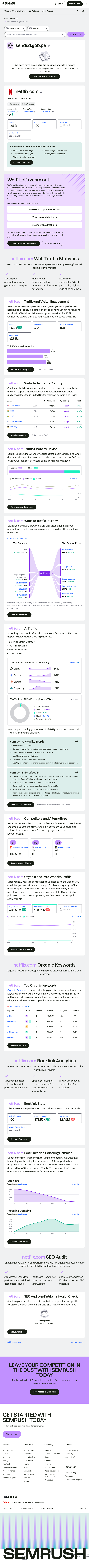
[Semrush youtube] (10, 1497)
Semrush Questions (52, 1454)
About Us (48, 1450)
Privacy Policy (8, 1508)
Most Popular (47, 11)
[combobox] (32, 34)
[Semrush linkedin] (3, 1497)
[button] (78, 11)
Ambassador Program (73, 1480)
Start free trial (12, 1434)
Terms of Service (26, 1508)
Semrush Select (50, 1467)
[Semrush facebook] (13, 1497)
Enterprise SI (28, 1460)
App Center (28, 1471)
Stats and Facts (8, 1474)
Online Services (28, 104)
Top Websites (29, 1474)
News (46, 1457)
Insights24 (27, 1464)
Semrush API (70, 1457)
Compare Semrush (10, 1467)
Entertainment (13, 104)
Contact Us (48, 1480)
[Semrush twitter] (16, 1497)
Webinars (69, 1476)
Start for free (74, 4)
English (81, 1508)
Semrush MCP (29, 1450)
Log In (60, 4)
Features (6, 1454)
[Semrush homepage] (8, 3)
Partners (47, 1464)
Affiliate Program (9, 1478)
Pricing (5, 1460)
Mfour (26, 1467)
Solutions (6, 1457)
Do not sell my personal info (49, 1475)
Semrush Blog (70, 1473)
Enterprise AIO (29, 1457)
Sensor (26, 1481)
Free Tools (27, 1478)
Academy (69, 1454)
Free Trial (6, 1464)
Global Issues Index (51, 1471)
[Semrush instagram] (5, 1497)
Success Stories (9, 1471)
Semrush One (8, 1450)
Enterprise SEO (29, 1454)
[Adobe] (6, 1502)
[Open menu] (86, 4)
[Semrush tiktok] (8, 1497)
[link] (15, 11)
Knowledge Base (71, 1450)
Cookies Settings (46, 1508)
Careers (47, 1460)
